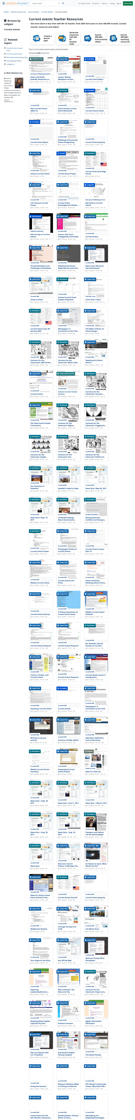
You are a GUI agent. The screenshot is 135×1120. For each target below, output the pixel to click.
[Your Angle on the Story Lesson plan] (41, 952)
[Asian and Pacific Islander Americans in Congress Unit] (41, 72)
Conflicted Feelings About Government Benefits (66, 519)
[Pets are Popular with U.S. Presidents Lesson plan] (41, 1040)
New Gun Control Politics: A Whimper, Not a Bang (68, 866)
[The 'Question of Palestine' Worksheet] (41, 473)
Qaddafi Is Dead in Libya (68, 488)
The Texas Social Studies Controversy (40, 424)
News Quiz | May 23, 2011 (96, 803)
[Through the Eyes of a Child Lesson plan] (68, 914)
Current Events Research (40, 646)
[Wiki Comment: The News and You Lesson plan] (68, 977)
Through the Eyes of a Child (67, 928)
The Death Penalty (93, 1055)
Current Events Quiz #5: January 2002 (40, 330)
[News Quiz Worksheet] (41, 851)
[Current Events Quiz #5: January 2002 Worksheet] (41, 316)
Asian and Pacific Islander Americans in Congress (39, 79)
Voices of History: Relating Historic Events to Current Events (96, 582)
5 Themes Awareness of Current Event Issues (68, 613)
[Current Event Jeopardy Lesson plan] (96, 127)
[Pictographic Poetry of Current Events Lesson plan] (68, 543)
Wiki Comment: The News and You (66, 991)
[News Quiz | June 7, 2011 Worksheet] (68, 788)
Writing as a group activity (38, 739)
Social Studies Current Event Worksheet (67, 109)
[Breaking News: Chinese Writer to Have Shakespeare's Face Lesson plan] (68, 1103)
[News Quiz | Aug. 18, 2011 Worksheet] (68, 820)
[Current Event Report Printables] (96, 71)
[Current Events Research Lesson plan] (41, 631)
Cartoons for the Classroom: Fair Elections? (65, 457)
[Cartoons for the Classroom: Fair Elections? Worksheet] (68, 448)
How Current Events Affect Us (38, 109)
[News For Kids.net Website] (96, 759)
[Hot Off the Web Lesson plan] (68, 945)
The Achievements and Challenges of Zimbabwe (40, 267)
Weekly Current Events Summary (39, 770)
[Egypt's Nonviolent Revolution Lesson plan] (96, 1008)
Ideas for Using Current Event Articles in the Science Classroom (40, 897)
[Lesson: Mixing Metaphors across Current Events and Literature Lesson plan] (68, 64)
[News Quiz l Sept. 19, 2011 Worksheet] (41, 505)
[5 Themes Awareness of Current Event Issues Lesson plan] (68, 599)
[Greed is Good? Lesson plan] (41, 285)
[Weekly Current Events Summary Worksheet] (41, 763)
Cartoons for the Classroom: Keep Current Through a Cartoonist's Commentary (96, 993)
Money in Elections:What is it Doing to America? (68, 1085)
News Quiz (34, 866)
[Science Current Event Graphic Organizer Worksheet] (68, 291)
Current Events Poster (14, 54)
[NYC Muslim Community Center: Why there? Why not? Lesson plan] (96, 1071)
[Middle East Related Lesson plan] (41, 921)
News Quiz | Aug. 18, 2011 (67, 833)
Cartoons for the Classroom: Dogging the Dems (96, 425)
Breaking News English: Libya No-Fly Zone (40, 1022)
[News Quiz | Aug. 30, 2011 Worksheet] (41, 820)
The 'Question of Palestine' (37, 487)
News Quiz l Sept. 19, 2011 (39, 518)
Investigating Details (13, 61)
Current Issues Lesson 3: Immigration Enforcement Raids (96, 677)
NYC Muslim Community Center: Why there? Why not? (96, 1086)
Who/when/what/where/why (17, 57)
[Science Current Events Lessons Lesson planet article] (68, 382)
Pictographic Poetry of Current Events (67, 550)
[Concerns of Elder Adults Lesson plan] (68, 725)
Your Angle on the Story (40, 960)
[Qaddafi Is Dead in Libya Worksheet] (68, 473)
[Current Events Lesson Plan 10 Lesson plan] (96, 536)
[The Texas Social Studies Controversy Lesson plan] (41, 411)
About (104, 3)
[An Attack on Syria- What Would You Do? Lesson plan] (96, 855)
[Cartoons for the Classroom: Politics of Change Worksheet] (96, 448)
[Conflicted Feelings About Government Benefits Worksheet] (68, 505)
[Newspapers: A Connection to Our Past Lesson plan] (68, 316)
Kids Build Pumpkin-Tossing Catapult (66, 1053)
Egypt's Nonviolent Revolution (93, 1022)
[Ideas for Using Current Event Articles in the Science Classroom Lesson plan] (41, 883)
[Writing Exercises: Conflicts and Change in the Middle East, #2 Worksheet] (96, 511)
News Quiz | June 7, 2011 (68, 803)
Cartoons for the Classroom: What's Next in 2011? (68, 362)
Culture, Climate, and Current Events (39, 676)
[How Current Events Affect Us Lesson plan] (41, 96)
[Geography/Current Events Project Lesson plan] (68, 757)
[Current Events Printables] (68, 694)
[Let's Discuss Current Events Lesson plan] (41, 190)
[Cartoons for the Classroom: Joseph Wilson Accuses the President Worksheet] (41, 448)
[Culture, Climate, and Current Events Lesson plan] (41, 662)
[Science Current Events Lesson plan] (41, 165)
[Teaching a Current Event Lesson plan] (41, 694)
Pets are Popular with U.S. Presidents (39, 1053)
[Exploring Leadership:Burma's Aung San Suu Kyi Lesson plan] (41, 977)
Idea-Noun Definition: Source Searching (95, 739)
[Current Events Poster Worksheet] (41, 543)
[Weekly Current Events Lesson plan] (41, 568)
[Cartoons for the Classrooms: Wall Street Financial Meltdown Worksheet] (41, 354)
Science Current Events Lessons (67, 393)
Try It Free (128, 3)
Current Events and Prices (66, 581)
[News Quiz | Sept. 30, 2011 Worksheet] (41, 788)
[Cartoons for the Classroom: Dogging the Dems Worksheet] (96, 417)
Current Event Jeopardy (95, 142)
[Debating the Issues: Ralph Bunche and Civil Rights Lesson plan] (68, 253)
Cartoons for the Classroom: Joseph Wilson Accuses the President (38, 458)
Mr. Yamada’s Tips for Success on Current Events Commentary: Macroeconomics (94, 647)
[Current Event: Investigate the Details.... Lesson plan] (68, 197)
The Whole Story (92, 929)
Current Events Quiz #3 (67, 897)
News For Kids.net (93, 771)
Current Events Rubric (95, 111)
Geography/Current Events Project (66, 770)
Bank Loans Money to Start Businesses (95, 267)
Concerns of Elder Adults (68, 740)
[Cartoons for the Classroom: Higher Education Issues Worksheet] (68, 417)
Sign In (119, 3)
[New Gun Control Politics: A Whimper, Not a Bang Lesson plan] (68, 851)
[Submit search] (63, 3)
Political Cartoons (65, 1023)
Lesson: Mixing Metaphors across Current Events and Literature (66, 80)
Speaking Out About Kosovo (94, 361)
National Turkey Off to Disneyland (95, 959)
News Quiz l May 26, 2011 (96, 488)
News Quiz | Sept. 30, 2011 (39, 802)
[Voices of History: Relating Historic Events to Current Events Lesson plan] (96, 574)
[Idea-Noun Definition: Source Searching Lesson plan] (96, 725)
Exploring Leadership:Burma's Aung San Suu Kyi (38, 992)
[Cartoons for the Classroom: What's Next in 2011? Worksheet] (68, 354)
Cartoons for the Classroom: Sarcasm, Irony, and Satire (94, 394)
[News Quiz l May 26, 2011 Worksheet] (96, 473)
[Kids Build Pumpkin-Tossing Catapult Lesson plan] (68, 1040)
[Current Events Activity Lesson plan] (41, 599)
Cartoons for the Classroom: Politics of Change (95, 457)
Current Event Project (67, 174)
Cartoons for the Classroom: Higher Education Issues (66, 425)
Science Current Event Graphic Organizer (67, 298)
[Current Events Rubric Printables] (96, 102)
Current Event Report (94, 79)
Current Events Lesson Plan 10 (95, 550)
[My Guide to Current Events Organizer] (96, 197)
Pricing (112, 3)
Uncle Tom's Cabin (93, 299)
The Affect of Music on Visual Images (95, 330)
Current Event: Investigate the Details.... (68, 204)
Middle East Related (38, 929)
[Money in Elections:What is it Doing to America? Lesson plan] (68, 1071)
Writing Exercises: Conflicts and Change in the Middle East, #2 (96, 519)
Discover (95, 3)
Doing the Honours (38, 1086)
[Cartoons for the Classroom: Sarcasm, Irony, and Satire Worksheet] (96, 385)
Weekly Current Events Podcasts (95, 613)
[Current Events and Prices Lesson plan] (68, 574)
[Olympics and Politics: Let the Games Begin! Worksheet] (96, 826)
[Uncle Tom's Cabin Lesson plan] (96, 291)
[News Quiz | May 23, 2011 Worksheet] (96, 788)
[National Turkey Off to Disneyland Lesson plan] (96, 945)
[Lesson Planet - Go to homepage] (16, 3)
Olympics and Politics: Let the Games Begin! (95, 833)
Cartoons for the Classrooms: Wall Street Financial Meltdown (40, 362)
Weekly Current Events (39, 583)
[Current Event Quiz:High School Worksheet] (96, 159)
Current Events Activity (40, 614)
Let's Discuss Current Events (39, 204)
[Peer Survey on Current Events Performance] (41, 228)
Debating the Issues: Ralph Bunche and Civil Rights (68, 268)
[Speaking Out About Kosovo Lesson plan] (96, 348)
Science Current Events (40, 174)
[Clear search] (59, 3)
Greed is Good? (36, 299)
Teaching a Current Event (41, 709)
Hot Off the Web (64, 960)
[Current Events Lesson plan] (96, 222)
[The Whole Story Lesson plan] (96, 920)
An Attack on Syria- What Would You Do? (96, 865)
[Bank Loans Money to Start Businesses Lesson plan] (96, 253)
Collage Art (10, 64)
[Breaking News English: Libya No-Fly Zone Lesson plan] (41, 1008)
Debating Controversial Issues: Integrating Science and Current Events (68, 143)
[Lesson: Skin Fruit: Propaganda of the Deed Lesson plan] (68, 222)
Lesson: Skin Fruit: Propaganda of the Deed (68, 235)
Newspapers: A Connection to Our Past (68, 330)
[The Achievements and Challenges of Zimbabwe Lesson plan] (41, 253)
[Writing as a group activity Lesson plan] (41, 725)
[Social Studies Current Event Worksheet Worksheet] (68, 96)
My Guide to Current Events (94, 204)
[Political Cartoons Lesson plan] (68, 1008)
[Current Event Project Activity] (68, 160)
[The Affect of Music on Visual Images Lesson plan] (96, 323)
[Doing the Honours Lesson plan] (41, 1071)
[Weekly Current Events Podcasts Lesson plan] (96, 599)
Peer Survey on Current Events (40, 235)
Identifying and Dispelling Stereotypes (95, 1116)
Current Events (92, 236)
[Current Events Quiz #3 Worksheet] (68, 883)
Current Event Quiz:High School (96, 172)
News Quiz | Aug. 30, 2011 (39, 833)
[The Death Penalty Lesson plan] (96, 1040)
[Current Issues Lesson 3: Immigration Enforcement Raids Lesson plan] (96, 662)
